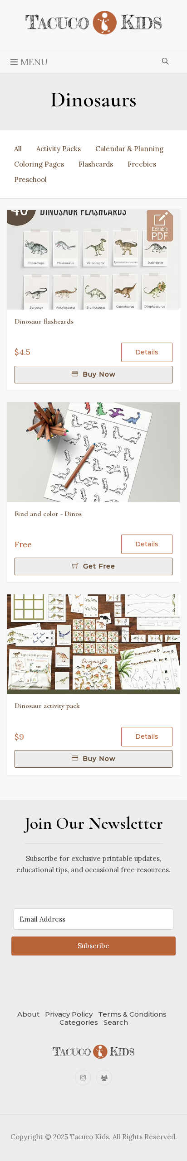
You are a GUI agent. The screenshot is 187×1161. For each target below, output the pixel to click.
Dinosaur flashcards (44, 321)
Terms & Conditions (132, 1014)
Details (146, 352)
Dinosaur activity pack (47, 705)
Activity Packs (58, 148)
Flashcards (96, 164)
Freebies (142, 164)
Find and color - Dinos (48, 513)
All (18, 148)
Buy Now (98, 374)
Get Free (98, 566)
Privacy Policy (69, 1014)
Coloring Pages (39, 164)
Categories (78, 1022)
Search (115, 1022)
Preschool (30, 179)
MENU (33, 61)
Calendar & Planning (129, 148)
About (28, 1014)
